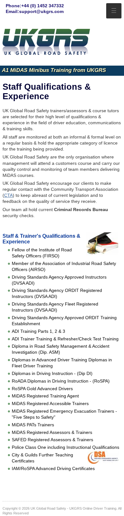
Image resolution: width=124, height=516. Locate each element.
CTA (8, 195)
